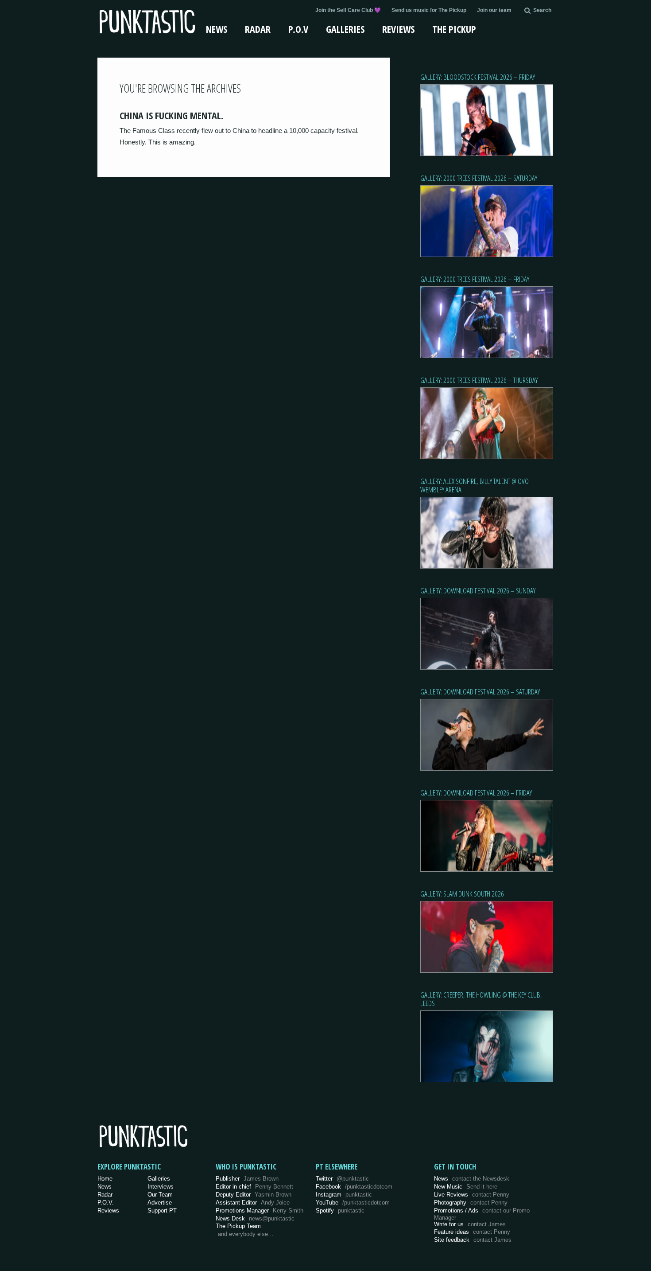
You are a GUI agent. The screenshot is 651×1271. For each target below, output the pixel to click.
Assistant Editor (253, 1202)
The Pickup (454, 28)
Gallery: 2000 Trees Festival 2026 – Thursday (479, 380)
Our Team (160, 1194)
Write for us (470, 1224)
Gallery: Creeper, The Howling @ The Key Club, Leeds (481, 998)
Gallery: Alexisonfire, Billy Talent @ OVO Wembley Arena (474, 485)
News (216, 28)
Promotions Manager (259, 1210)
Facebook (354, 1186)
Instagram (344, 1194)
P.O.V (298, 28)
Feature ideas (472, 1231)
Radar (258, 28)
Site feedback (473, 1239)
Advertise (159, 1202)
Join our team (494, 10)
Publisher (247, 1178)
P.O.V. (105, 1202)
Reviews (398, 28)
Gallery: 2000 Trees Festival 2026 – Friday (474, 279)
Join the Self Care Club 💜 (348, 10)
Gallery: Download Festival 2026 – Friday (476, 792)
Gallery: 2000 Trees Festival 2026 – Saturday (478, 178)
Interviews (160, 1186)
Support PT (162, 1210)
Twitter (342, 1178)
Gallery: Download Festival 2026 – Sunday (477, 590)
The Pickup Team (238, 1226)
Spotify (340, 1210)
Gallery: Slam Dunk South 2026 (462, 893)
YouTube (353, 1202)
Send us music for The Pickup (428, 10)
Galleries (345, 28)
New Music (465, 1186)
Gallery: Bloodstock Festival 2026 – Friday (477, 77)
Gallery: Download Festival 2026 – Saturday (480, 691)
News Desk (255, 1218)
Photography (471, 1202)
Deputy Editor (253, 1194)
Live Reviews (471, 1194)
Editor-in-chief (254, 1186)
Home (104, 1178)
